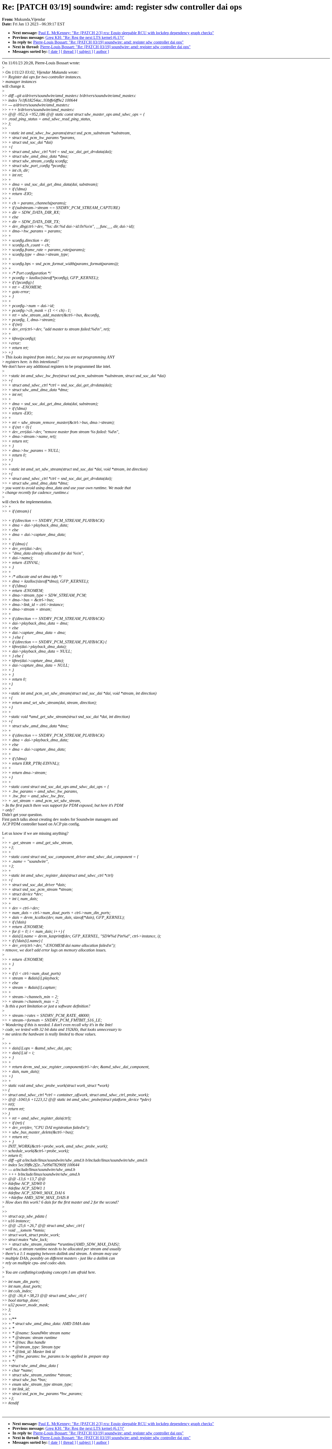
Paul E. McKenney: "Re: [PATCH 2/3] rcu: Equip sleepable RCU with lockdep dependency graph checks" (126, 33)
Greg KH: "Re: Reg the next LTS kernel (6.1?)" (84, 37)
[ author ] (101, 51)
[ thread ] (68, 51)
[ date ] (54, 51)
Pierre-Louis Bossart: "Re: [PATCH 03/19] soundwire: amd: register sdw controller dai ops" (108, 42)
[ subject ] (85, 51)
